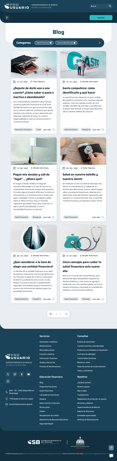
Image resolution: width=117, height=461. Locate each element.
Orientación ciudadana (48, 341)
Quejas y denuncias (47, 362)
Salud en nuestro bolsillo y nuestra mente (80, 176)
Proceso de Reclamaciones (50, 366)
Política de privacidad (104, 453)
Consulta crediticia (47, 354)
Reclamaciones (45, 346)
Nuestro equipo (83, 386)
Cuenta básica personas (86, 358)
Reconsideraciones (47, 350)
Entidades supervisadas (86, 415)
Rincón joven (45, 407)
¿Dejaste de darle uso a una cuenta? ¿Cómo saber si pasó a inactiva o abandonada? (33, 92)
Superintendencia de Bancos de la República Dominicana (42, 453)
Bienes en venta (83, 362)
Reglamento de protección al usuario (91, 399)
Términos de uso (89, 453)
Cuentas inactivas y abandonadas (90, 346)
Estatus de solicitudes (86, 341)
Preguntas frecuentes (48, 386)
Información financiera (48, 358)
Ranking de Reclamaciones (87, 419)
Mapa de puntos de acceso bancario (91, 366)
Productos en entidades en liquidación (92, 350)
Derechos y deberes (85, 403)
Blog (41, 382)
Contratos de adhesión (86, 354)
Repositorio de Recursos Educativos (54, 419)
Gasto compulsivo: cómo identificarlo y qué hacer (79, 90)
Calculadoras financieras (49, 395)
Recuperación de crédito (49, 415)
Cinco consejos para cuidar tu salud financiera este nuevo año (82, 266)
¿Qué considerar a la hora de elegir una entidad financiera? (33, 264)
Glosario (43, 399)
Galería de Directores (85, 411)
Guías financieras (46, 390)
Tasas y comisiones (85, 370)
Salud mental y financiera (50, 403)
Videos (42, 411)
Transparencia (83, 395)
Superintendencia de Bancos (88, 407)
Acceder (100, 18)
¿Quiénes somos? (84, 382)
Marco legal (82, 390)
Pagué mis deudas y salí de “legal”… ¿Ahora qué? (31, 176)
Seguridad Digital (46, 423)
